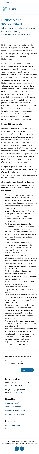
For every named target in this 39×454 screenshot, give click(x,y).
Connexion (6, 2)
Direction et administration (15, 429)
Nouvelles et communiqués (15, 410)
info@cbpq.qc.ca (18, 392)
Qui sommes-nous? (12, 403)
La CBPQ (12, 9)
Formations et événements (14, 414)
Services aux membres (13, 407)
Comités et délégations (13, 425)
